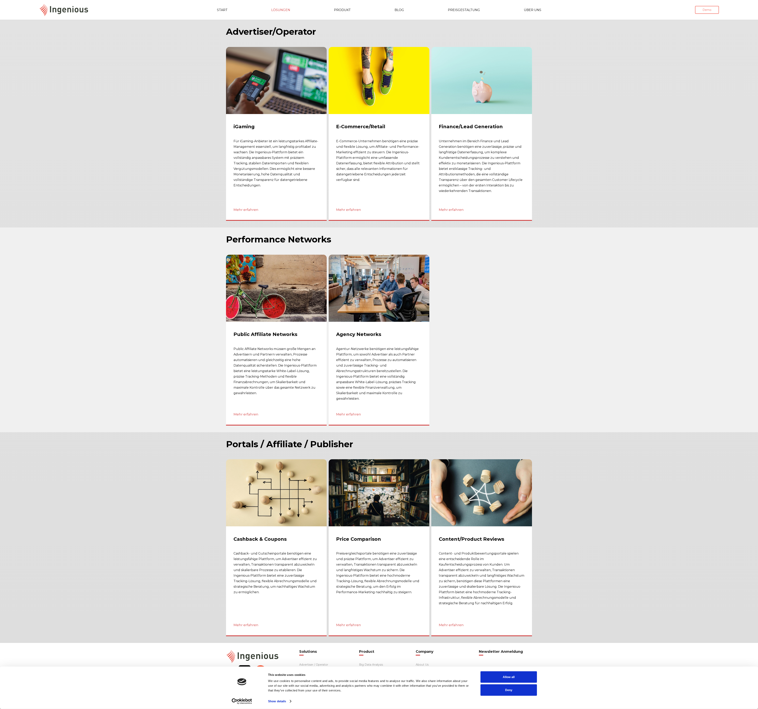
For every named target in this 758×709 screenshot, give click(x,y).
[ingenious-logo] (64, 10)
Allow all (509, 677)
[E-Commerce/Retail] (379, 134)
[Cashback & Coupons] (276, 547)
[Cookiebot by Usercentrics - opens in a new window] (242, 701)
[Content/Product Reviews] (481, 547)
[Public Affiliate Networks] (276, 340)
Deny (508, 689)
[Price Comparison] (379, 547)
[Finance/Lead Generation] (481, 134)
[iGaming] (276, 134)
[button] (296, 10)
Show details (277, 701)
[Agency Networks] (379, 340)
